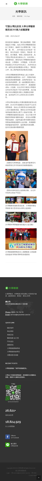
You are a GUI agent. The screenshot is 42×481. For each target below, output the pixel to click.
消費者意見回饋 (12, 355)
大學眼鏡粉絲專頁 (13, 351)
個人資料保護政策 (20, 470)
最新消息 (19, 16)
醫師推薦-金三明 (13, 338)
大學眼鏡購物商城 (13, 348)
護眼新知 (10, 345)
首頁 (13, 16)
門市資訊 (10, 341)
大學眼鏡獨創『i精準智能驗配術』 (16, 368)
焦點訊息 (10, 335)
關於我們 (10, 328)
